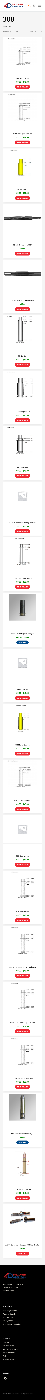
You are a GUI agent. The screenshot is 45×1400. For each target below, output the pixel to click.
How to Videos (9, 1352)
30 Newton (22, 356)
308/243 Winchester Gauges (22, 1134)
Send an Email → (9, 1291)
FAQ (4, 1356)
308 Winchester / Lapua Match (22, 1022)
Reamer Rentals (9, 1314)
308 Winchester (22, 911)
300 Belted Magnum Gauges (22, 634)
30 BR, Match (22, 189)
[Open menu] (39, 5)
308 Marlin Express (22, 745)
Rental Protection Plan (12, 1324)
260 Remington (22, 78)
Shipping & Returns (10, 1349)
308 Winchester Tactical (22, 1078)
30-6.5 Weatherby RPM (22, 578)
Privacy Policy (8, 1346)
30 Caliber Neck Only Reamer (22, 300)
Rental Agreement (10, 1310)
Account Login (8, 1359)
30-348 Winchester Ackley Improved (23, 522)
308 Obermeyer (22, 856)
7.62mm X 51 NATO (22, 1189)
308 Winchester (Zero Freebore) (22, 967)
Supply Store (8, 1321)
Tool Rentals (8, 1317)
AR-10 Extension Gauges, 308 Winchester (22, 1245)
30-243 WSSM (22, 467)
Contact (6, 1342)
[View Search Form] (30, 6)
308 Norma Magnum (22, 800)
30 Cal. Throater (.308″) (22, 245)
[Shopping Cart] (34, 6)
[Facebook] (5, 1378)
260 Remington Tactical (22, 134)
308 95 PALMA (22, 689)
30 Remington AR (22, 411)
